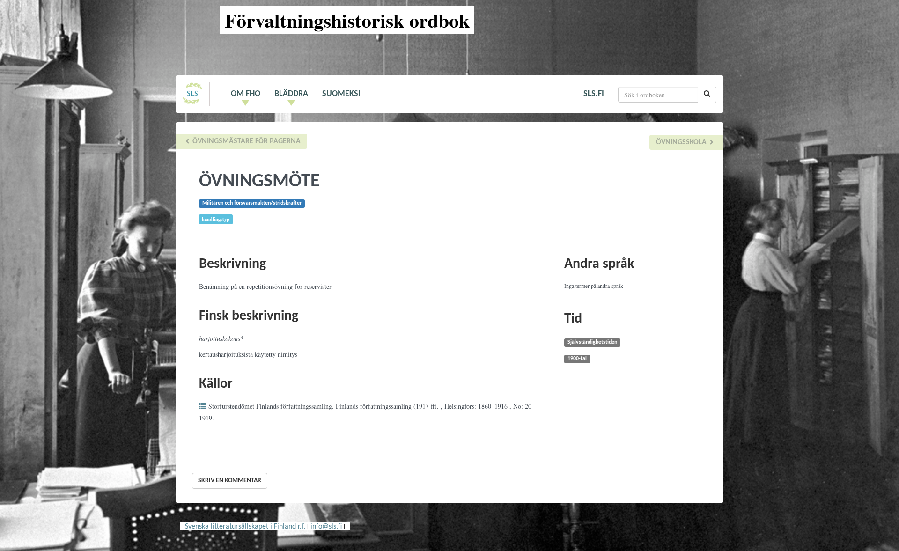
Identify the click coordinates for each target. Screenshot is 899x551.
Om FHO (245, 93)
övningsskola (682, 142)
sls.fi (593, 93)
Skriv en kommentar (229, 480)
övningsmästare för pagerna (246, 141)
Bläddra (291, 93)
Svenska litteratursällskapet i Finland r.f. (245, 526)
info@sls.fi (326, 526)
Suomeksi (341, 93)
